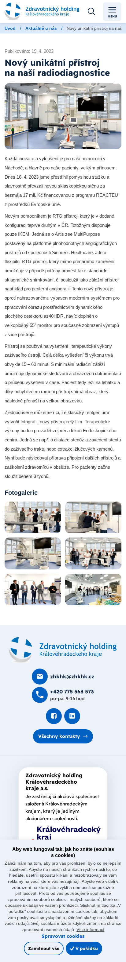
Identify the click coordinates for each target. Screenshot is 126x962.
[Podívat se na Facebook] (54, 716)
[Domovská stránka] (63, 650)
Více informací (90, 929)
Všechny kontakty (59, 736)
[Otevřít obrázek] (63, 116)
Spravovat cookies (63, 936)
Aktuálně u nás (41, 28)
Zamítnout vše (43, 948)
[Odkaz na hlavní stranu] (42, 11)
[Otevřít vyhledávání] (91, 11)
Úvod (10, 28)
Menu (112, 16)
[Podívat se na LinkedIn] (72, 716)
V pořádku (86, 948)
